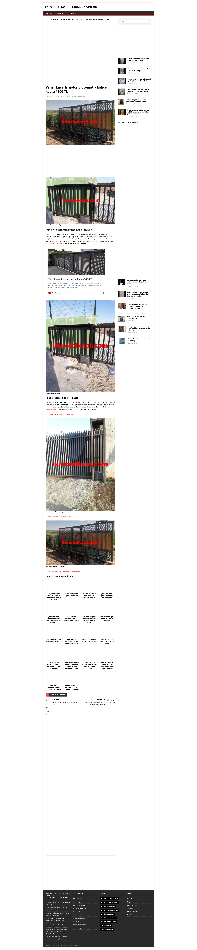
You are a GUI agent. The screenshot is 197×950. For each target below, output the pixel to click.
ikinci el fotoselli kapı (79, 918)
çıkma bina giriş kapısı (79, 898)
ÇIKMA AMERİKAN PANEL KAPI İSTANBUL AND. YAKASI (138, 59)
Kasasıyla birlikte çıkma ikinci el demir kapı (139, 340)
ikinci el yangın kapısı (79, 928)
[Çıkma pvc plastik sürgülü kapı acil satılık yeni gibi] (122, 73)
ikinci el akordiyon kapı (109, 899)
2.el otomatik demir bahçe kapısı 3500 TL (61, 414)
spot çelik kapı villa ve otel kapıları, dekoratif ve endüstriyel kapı (137, 306)
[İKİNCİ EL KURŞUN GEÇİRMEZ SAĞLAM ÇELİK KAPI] (121, 320)
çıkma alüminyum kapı (108, 922)
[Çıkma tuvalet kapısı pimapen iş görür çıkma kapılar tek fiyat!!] (122, 83)
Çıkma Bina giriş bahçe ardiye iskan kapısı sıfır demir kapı (136, 101)
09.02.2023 (52, 96)
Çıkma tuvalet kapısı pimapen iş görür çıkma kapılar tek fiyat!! (139, 80)
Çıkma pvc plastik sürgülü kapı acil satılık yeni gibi (139, 70)
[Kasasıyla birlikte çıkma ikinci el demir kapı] (122, 343)
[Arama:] (135, 22)
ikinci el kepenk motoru (109, 910)
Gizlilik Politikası (132, 905)
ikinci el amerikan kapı (79, 908)
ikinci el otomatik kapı (66, 19)
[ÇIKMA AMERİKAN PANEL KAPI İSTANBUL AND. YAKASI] (122, 63)
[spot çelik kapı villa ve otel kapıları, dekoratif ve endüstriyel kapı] (122, 308)
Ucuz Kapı (130, 908)
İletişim (73, 13)
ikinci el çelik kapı (78, 911)
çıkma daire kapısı (107, 929)
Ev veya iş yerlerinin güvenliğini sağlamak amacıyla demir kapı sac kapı (139, 328)
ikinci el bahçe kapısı (58, 695)
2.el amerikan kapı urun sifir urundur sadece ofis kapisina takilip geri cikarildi (138, 294)
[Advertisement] (80, 53)
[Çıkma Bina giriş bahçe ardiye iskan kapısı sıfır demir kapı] (121, 104)
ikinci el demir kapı (78, 915)
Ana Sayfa (49, 13)
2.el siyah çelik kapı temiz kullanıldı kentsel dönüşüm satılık (137, 282)
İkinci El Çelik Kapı (132, 911)
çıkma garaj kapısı (78, 902)
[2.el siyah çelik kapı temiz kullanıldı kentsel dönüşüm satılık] (121, 284)
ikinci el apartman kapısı (109, 903)
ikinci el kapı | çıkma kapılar (57, 897)
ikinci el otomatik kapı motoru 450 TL (60, 517)
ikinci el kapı (61, 96)
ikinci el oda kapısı (107, 914)
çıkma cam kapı (106, 925)
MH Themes (60, 945)
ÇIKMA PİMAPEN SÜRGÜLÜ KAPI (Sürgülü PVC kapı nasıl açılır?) (138, 90)
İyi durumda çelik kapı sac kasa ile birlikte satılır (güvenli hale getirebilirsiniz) (138, 112)
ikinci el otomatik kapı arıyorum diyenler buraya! (64, 571)
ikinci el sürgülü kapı (108, 918)
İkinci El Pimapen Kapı (133, 915)
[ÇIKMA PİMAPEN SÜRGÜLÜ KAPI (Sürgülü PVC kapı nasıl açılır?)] (121, 93)
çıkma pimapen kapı (79, 905)
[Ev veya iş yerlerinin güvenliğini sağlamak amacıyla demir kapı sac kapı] (122, 331)
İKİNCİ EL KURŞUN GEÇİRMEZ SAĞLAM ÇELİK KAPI (137, 317)
